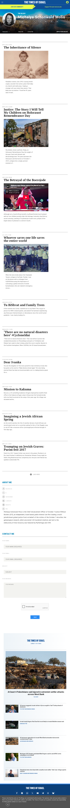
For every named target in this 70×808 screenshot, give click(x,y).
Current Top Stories (36, 643)
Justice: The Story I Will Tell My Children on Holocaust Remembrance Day (24, 113)
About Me (20, 31)
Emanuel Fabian (31, 709)
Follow (21, 21)
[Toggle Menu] (2, 2)
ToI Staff (36, 696)
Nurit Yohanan (23, 773)
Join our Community (17, 7)
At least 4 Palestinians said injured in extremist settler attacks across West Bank (36, 693)
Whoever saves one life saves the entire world (24, 239)
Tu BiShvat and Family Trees (24, 305)
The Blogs (21, 13)
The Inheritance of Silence (22, 47)
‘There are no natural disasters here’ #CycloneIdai (26, 333)
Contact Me (30, 31)
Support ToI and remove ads (53, 7)
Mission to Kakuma (17, 389)
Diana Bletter (23, 723)
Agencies (31, 741)
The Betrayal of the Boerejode (25, 180)
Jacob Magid (23, 741)
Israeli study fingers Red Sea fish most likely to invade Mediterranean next (42, 721)
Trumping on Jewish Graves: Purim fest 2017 (24, 448)
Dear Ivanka (12, 362)
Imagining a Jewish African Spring (23, 417)
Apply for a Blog (62, 31)
